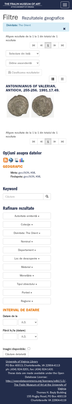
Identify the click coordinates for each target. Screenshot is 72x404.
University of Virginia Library (22, 361)
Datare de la (10, 316)
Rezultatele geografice (43, 18)
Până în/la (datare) (14, 330)
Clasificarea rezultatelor (25, 72)
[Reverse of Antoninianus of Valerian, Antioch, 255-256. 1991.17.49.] (42, 105)
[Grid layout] (62, 79)
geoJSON (23, 172)
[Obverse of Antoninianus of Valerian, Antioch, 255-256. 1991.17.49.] (18, 105)
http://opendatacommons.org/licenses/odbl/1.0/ (35, 381)
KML (33, 172)
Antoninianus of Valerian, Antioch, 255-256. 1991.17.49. (33, 88)
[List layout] (53, 79)
